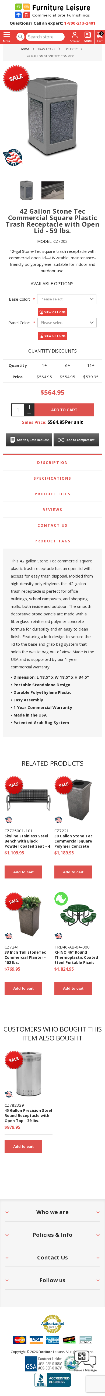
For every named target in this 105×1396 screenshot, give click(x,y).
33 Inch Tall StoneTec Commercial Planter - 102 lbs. (25, 957)
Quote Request (88, 36)
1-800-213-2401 (80, 23)
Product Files (53, 493)
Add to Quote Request (33, 440)
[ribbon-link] (14, 784)
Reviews (52, 509)
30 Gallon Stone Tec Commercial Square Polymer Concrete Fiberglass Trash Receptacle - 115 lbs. (74, 846)
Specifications (52, 478)
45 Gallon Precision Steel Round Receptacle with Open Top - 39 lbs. (28, 1115)
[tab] (53, 462)
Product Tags (52, 540)
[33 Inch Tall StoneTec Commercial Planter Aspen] (28, 916)
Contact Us (52, 525)
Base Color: (19, 299)
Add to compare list (80, 440)
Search (20, 37)
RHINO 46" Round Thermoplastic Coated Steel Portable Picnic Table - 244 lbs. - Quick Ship (76, 962)
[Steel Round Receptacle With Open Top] (28, 1074)
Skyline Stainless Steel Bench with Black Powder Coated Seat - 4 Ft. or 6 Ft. (27, 843)
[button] (85, 1371)
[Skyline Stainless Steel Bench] (28, 800)
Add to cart (64, 410)
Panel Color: (19, 322)
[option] (26, 190)
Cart (101, 33)
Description (52, 462)
